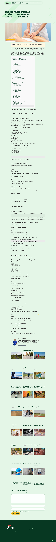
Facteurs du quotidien (16, 68)
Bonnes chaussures (16, 95)
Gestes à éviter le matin (16, 76)
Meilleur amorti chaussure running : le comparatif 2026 (16, 406)
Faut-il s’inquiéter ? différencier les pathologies (18, 69)
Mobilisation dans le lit (16, 79)
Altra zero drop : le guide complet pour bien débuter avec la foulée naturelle (15, 425)
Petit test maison (15, 64)
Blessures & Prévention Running (14, 2)
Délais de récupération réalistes (16, 90)
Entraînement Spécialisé (32, 2)
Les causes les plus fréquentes (16, 65)
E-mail (12, 507)
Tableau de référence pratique (17, 77)
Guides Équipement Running (21, 2)
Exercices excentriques (16, 83)
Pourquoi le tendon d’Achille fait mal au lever (18, 58)
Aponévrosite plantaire (16, 72)
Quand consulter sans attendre (16, 98)
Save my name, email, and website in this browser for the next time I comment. (21, 511)
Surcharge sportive (16, 66)
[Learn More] (52, 540)
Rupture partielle (15, 73)
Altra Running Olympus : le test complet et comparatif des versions (39, 387)
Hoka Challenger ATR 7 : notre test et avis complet (16, 463)
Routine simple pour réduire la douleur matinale (18, 78)
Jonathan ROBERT (7, 19)
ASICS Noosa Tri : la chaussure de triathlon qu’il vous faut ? (28, 426)
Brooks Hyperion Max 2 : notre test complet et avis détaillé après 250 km (39, 464)
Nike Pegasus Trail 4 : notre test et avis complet (27, 367)
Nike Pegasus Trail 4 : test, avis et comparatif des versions (39, 406)
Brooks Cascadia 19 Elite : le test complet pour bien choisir (39, 484)
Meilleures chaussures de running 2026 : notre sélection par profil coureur (28, 483)
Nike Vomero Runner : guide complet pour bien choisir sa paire (16, 387)
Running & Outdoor (27, 2)
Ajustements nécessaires (17, 88)
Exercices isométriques (16, 84)
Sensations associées (16, 63)
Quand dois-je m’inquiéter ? (17, 104)
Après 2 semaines (15, 91)
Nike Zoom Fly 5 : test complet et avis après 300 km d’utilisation (39, 444)
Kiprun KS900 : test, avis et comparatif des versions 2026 (28, 463)
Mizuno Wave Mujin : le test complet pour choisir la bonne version (28, 387)
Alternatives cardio (16, 89)
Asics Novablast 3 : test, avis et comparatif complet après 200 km (28, 406)
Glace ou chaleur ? (16, 102)
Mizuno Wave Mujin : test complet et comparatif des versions (38, 368)
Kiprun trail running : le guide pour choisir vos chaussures (27, 444)
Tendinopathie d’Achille (16, 70)
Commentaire (13, 493)
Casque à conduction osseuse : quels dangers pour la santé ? (16, 483)
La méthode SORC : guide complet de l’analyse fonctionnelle (15, 444)
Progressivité (15, 94)
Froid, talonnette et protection (17, 75)
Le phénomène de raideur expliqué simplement (19, 59)
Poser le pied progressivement (17, 81)
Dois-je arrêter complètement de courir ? (19, 101)
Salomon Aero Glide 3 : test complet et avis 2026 (38, 426)
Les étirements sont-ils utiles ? (18, 103)
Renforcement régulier (16, 96)
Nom (12, 504)
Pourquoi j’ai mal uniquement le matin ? (19, 100)
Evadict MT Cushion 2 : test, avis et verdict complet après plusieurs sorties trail (16, 368)
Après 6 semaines (16, 92)
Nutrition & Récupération (39, 2)
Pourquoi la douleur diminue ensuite (18, 60)
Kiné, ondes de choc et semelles (17, 86)
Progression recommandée (17, 85)
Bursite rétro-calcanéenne (17, 71)
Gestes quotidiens (16, 97)
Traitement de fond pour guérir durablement (18, 82)
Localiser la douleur (16, 62)
